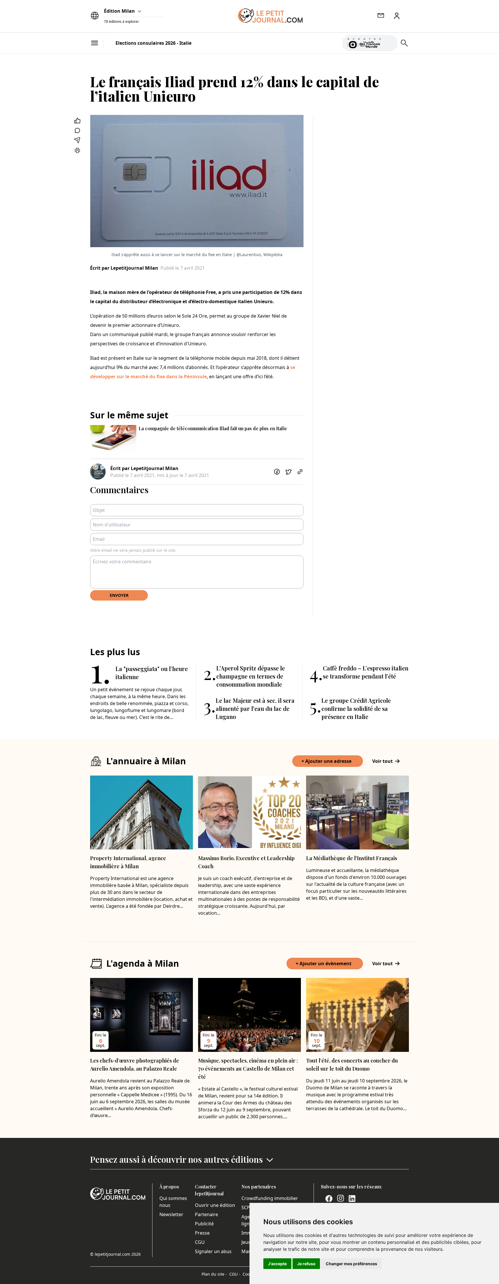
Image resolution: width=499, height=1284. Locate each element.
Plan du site (214, 1274)
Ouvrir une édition (215, 1205)
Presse (202, 1233)
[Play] (389, 43)
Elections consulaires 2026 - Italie (153, 43)
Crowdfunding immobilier (269, 1198)
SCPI (246, 1207)
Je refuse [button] (306, 1263)
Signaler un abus (213, 1251)
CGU (200, 1242)
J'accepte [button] (277, 1263)
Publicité (204, 1223)
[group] (389, 42)
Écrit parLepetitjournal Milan (124, 268)
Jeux (245, 1242)
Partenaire (206, 1214)
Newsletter (171, 1214)
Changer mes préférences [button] (351, 1263)
